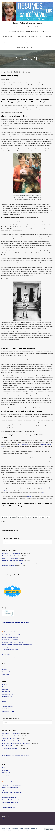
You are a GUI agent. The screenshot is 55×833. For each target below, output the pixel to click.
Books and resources (45, 37)
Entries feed (5, 669)
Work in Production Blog (8, 711)
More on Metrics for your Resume (10, 555)
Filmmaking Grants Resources (9, 565)
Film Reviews (33, 37)
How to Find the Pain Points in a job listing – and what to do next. (17, 563)
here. (43, 492)
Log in (3, 666)
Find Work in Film (32, 31)
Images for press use (7, 696)
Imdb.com (29, 496)
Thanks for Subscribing (7, 706)
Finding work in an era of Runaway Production (12, 560)
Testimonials (16, 42)
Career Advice (7, 37)
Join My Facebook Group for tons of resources (15, 622)
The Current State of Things (8, 656)
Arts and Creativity (28, 42)
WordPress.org (5, 674)
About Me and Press (23, 47)
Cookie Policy (26, 830)
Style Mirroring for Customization (10, 558)
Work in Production (6, 708)
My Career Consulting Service (15, 31)
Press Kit (4, 701)
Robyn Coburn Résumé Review (27, 23)
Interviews (6, 42)
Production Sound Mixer (44, 42)
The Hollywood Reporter (23, 444)
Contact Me (34, 47)
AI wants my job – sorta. (7, 654)
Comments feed (6, 671)
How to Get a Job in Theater (8, 694)
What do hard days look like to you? (10, 652)
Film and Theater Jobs (20, 37)
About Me (4, 684)
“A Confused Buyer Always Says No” (10, 568)
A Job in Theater (45, 31)
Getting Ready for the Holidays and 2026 (11, 553)
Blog (3, 686)
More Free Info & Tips (10, 631)
